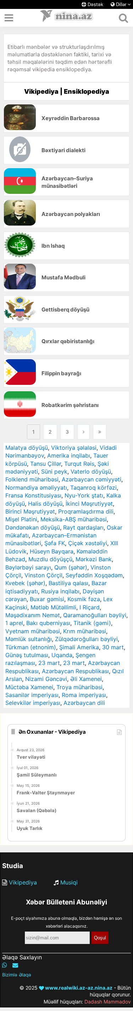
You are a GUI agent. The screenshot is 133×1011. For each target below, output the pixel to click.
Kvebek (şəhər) (25, 583)
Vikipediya (23, 882)
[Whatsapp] (4, 965)
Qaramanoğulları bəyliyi (94, 615)
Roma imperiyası (84, 694)
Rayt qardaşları (83, 527)
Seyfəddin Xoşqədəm (94, 575)
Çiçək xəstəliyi (87, 543)
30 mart (113, 647)
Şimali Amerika (79, 647)
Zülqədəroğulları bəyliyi (86, 639)
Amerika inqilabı (68, 455)
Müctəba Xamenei (29, 687)
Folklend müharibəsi (32, 479)
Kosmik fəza (83, 599)
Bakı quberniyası (48, 622)
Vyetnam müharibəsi (32, 631)
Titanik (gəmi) (92, 622)
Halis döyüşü (45, 503)
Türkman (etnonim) (30, 647)
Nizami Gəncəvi (46, 678)
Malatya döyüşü (26, 447)
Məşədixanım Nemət (32, 615)
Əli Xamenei (86, 678)
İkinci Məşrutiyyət (89, 503)
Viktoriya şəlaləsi (73, 447)
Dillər (121, 4)
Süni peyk (54, 471)
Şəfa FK (54, 543)
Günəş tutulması (26, 655)
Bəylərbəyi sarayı (28, 567)
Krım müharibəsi (84, 631)
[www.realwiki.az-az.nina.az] (66, 18)
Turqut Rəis (79, 463)
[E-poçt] (15, 965)
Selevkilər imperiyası (32, 702)
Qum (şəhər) (70, 567)
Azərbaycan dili (84, 702)
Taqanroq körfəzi (93, 487)
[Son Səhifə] (99, 431)
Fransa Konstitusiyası (33, 495)
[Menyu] (9, 18)
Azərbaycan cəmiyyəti (91, 479)
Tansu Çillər (45, 463)
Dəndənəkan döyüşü (32, 527)
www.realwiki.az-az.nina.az (78, 988)
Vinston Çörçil (43, 575)
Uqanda (61, 655)
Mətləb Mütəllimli (53, 607)
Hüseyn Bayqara (51, 551)
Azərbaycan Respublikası (75, 671)
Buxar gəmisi (47, 599)
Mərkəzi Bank (94, 559)
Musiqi (69, 882)
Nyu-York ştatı (84, 495)
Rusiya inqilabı (60, 591)
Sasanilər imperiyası (32, 694)
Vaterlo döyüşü (91, 471)
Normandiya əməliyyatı (36, 487)
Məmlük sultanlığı (28, 639)
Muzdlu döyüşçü (50, 559)
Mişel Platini (21, 519)
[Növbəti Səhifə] (83, 431)
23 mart (49, 662)
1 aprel (14, 622)
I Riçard (89, 607)
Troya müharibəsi (79, 687)
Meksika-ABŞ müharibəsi (73, 519)
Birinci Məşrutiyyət (30, 511)
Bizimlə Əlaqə (16, 975)
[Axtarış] (123, 18)
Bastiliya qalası (68, 583)
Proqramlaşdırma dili (85, 511)
